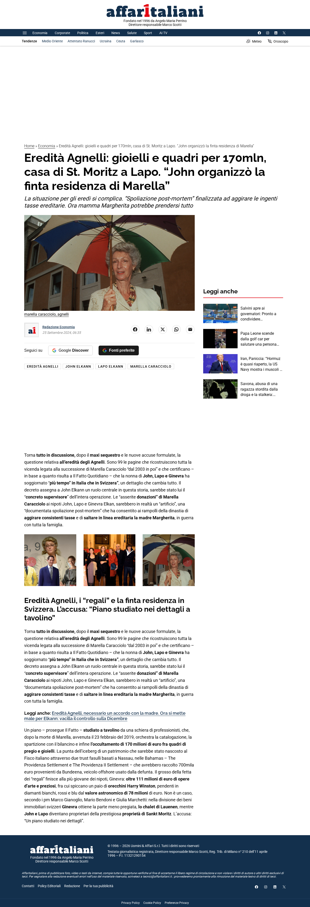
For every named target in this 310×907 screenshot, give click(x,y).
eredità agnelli (42, 366)
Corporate (62, 33)
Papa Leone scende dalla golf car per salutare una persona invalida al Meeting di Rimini (258, 339)
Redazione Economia (58, 327)
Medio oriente (52, 41)
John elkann (78, 366)
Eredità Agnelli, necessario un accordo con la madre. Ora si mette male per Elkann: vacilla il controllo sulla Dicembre (105, 716)
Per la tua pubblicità (98, 886)
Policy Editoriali (49, 886)
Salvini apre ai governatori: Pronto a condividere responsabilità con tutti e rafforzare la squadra (261, 314)
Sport (148, 33)
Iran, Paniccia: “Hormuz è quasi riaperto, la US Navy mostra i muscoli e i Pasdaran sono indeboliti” (261, 364)
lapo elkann (110, 366)
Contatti (28, 886)
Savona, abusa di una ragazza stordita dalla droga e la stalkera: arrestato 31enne (259, 389)
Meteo (257, 41)
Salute (132, 33)
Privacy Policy (130, 903)
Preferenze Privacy (177, 903)
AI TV (163, 33)
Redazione (72, 886)
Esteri (100, 33)
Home (29, 146)
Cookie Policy (152, 903)
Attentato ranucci (81, 41)
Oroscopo (280, 41)
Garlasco (137, 41)
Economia (39, 33)
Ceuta (120, 41)
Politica (82, 33)
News (115, 33)
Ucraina (105, 41)
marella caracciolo (150, 366)
